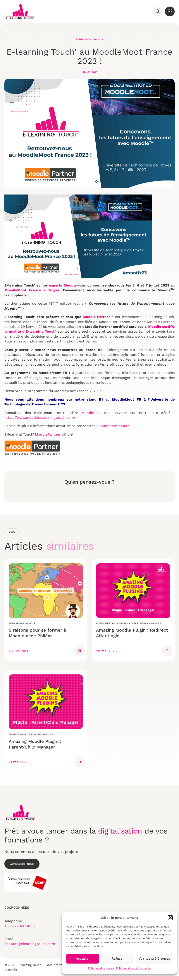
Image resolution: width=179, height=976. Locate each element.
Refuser (118, 958)
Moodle (98, 39)
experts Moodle (63, 285)
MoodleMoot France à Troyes (32, 290)
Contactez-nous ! (114, 426)
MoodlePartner (47, 434)
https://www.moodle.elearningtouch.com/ (39, 417)
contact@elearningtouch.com (29, 944)
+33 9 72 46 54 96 (19, 926)
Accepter (83, 958)
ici (94, 341)
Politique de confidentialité (133, 968)
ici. (101, 391)
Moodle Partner (96, 317)
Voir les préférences (154, 958)
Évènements (84, 39)
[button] (170, 917)
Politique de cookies (101, 968)
